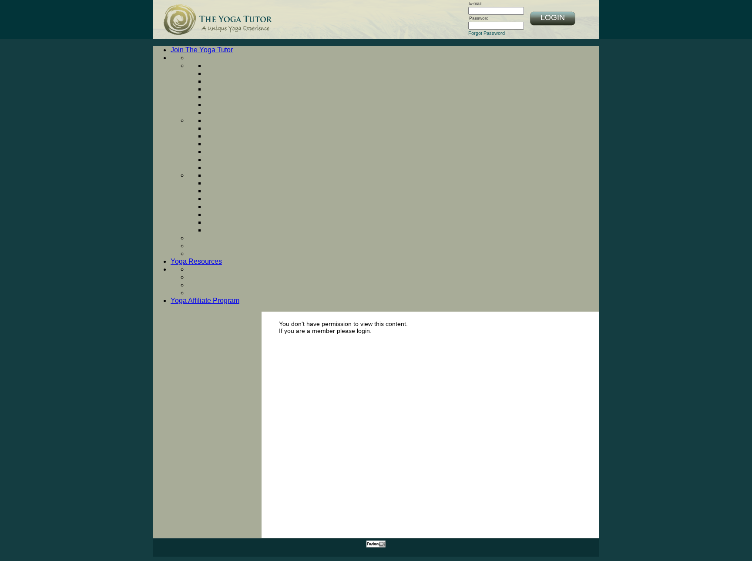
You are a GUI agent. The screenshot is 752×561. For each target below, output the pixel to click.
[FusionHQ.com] (376, 546)
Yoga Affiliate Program (205, 300)
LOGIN (552, 17)
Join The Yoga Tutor (202, 50)
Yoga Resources (196, 261)
